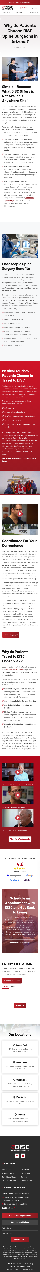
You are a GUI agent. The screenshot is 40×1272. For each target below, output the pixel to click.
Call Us (24, 8)
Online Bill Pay (20, 12)
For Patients (25, 1169)
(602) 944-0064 (25, 1204)
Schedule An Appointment (20, 942)
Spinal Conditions (9, 1177)
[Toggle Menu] (36, 7)
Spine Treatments (9, 1181)
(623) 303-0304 (10, 1204)
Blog (6, 987)
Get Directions (8, 1208)
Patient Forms (34, 12)
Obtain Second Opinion (20, 1222)
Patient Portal (6, 12)
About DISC (20, 48)
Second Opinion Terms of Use (20, 1266)
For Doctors (25, 1173)
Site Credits (11, 1264)
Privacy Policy (28, 1264)
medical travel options (14, 669)
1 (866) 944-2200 (11, 635)
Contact (24, 1177)
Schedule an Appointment (20, 2)
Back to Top (21, 1239)
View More (20, 1006)
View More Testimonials (20, 839)
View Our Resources (12, 981)
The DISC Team (8, 1173)
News (13, 987)
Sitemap (19, 1264)
